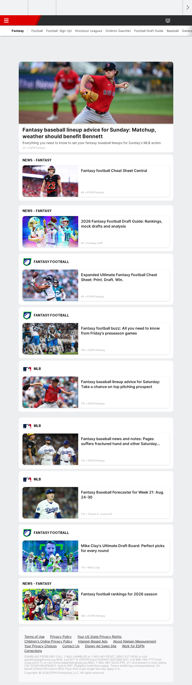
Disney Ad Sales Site (100, 646)
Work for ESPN (133, 646)
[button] (176, 20)
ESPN (25, 20)
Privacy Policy (61, 637)
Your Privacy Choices (40, 646)
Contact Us (70, 646)
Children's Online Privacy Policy (48, 641)
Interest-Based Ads (92, 641)
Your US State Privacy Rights (99, 637)
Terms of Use (34, 637)
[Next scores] (187, 7)
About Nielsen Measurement (134, 641)
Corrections (33, 651)
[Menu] (6, 20)
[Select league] (14, 7)
